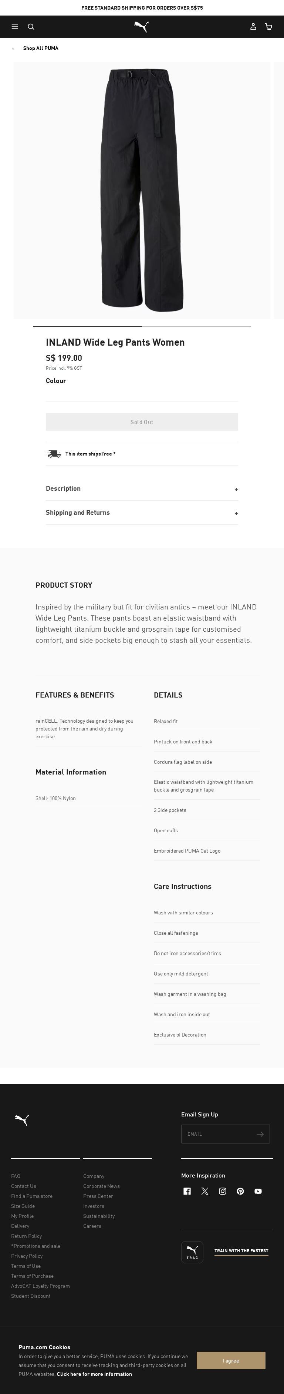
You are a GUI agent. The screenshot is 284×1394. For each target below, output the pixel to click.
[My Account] (253, 27)
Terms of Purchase (32, 1276)
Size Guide (23, 1206)
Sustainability (99, 1216)
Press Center (98, 1196)
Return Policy (26, 1236)
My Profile (22, 1216)
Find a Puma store (32, 1196)
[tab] (87, 327)
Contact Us (23, 1186)
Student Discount (31, 1296)
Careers (92, 1226)
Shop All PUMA (40, 48)
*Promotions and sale (35, 1246)
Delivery (20, 1226)
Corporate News (101, 1186)
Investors (93, 1206)
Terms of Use (26, 1266)
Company (93, 1176)
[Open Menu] (16, 26)
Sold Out (142, 422)
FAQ (15, 1176)
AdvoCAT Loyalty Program (40, 1286)
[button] (16, 26)
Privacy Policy (27, 1256)
